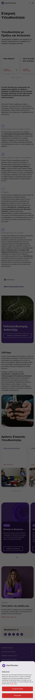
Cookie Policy (13, 683)
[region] (17, 680)
